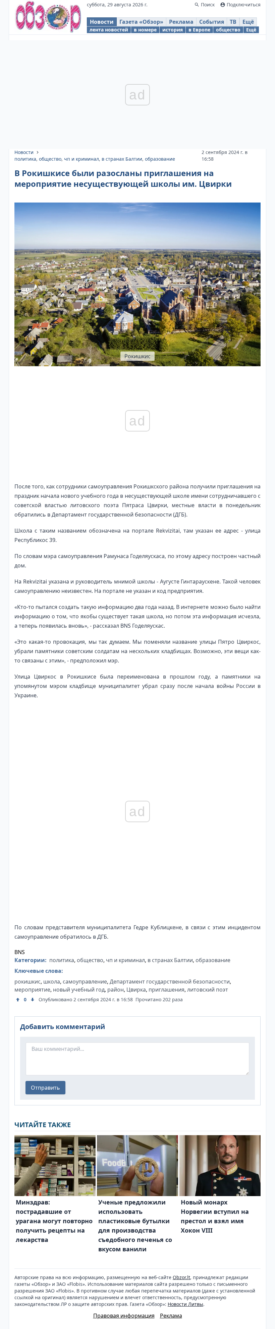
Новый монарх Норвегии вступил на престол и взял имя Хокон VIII (215, 1216)
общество (228, 29)
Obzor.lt (181, 1277)
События (211, 21)
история (172, 29)
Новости (102, 21)
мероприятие (32, 989)
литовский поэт (207, 989)
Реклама (181, 21)
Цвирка (136, 989)
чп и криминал (81, 159)
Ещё (248, 21)
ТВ (233, 21)
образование (160, 159)
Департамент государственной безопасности (170, 981)
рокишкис (27, 981)
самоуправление (85, 981)
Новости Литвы (185, 1304)
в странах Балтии (122, 159)
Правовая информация (124, 1315)
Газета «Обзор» (141, 21)
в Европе (199, 29)
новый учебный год (79, 989)
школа (51, 981)
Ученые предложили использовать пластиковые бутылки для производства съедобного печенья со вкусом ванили (135, 1225)
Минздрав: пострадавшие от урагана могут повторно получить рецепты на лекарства (54, 1221)
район (115, 989)
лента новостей (109, 29)
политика (25, 159)
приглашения (166, 989)
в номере (145, 29)
